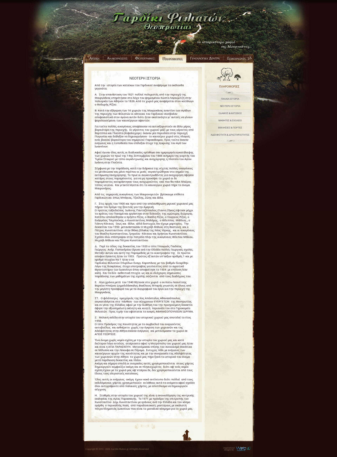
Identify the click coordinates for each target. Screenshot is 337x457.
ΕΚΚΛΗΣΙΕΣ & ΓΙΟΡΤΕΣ (230, 127)
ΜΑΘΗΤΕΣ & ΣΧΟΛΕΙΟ (230, 120)
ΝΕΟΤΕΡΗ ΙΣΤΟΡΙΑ (144, 78)
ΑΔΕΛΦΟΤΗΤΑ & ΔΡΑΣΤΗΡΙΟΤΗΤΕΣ (230, 134)
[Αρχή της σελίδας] (187, 434)
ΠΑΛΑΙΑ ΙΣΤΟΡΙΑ (230, 98)
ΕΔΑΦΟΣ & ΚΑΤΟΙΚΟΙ (230, 113)
